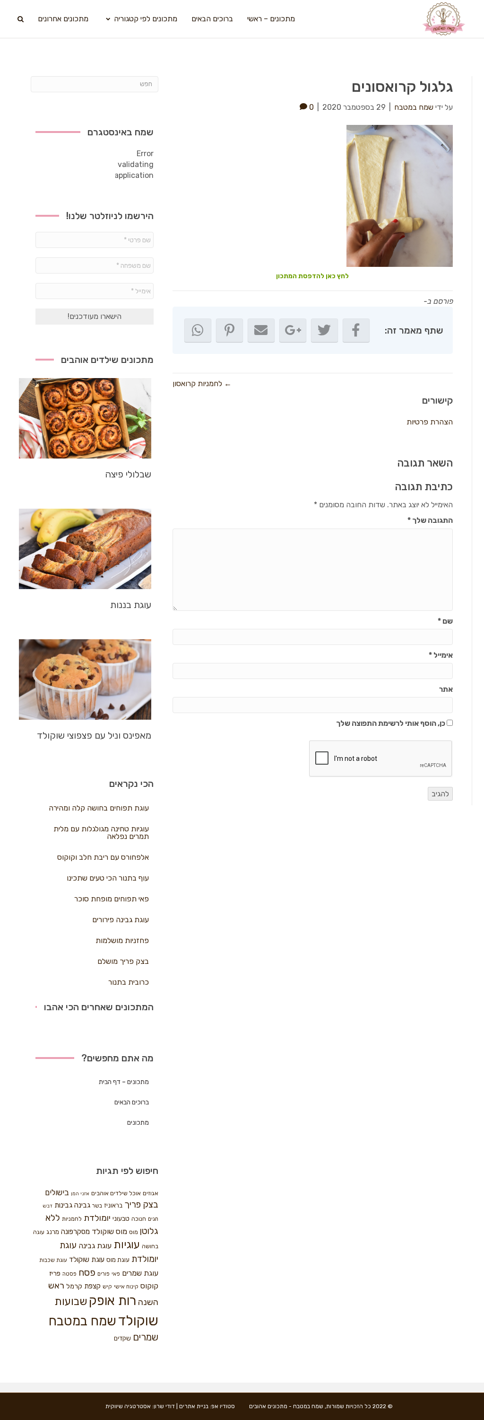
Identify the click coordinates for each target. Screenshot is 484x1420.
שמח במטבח (82, 1321)
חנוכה (138, 1218)
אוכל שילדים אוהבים (116, 1193)
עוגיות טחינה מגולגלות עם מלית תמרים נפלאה (101, 832)
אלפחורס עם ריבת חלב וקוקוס (103, 857)
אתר (446, 689)
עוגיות (126, 1244)
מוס (133, 1231)
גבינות (63, 1205)
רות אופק (112, 1300)
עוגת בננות (130, 604)
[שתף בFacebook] (356, 330)
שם (445, 621)
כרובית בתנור (128, 982)
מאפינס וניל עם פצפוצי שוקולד (94, 735)
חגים (153, 1219)
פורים (103, 1273)
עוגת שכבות (53, 1260)
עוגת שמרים (140, 1273)
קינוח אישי (126, 1286)
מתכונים (138, 1123)
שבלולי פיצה (128, 474)
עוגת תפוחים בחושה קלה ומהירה (99, 807)
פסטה (69, 1273)
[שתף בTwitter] (324, 330)
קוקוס (149, 1285)
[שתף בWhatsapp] (197, 330)
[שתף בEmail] (261, 330)
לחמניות (72, 1218)
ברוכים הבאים (212, 18)
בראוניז (113, 1205)
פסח (86, 1272)
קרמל (74, 1286)
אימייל (441, 655)
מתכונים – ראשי (271, 18)
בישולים (57, 1192)
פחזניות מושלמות (122, 940)
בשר (97, 1205)
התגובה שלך (430, 520)
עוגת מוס (118, 1259)
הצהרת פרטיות (429, 421)
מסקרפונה (75, 1231)
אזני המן (80, 1194)
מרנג (52, 1231)
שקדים (122, 1338)
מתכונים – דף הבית (124, 1082)
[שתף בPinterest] (229, 330)
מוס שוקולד (109, 1231)
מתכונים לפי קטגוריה (145, 18)
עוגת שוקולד (86, 1259)
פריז (54, 1273)
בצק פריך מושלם (123, 961)
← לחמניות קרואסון (202, 383)
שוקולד (138, 1321)
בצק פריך (141, 1205)
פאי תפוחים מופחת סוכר (111, 898)
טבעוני (121, 1219)
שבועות (70, 1301)
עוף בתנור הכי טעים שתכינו (108, 877)
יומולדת (97, 1218)
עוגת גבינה (95, 1245)
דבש (47, 1206)
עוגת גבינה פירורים (120, 919)
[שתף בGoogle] (292, 330)
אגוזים (150, 1193)
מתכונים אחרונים (63, 18)
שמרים (145, 1337)
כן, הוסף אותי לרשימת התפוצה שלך (391, 723)
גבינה (82, 1205)
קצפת (92, 1286)
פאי (116, 1273)
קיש (107, 1286)
